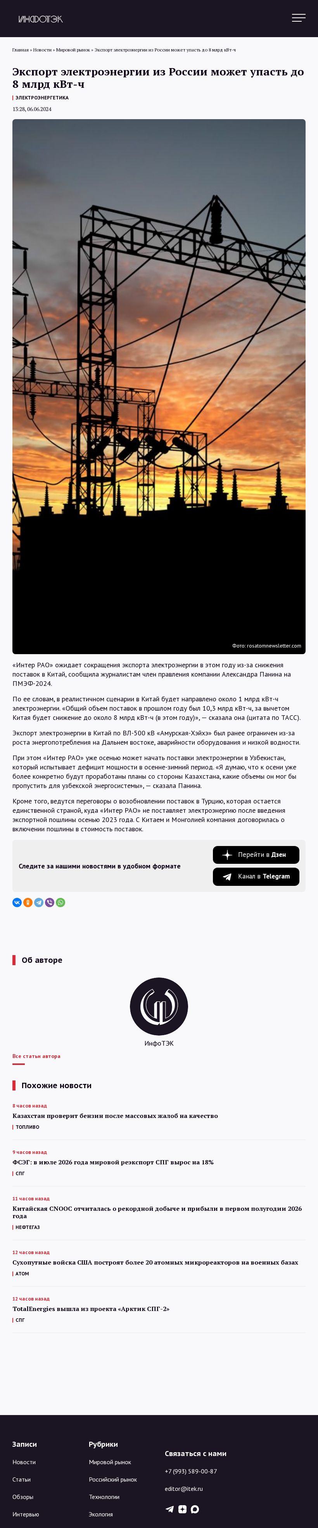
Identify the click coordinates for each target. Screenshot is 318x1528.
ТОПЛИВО (27, 1127)
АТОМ (22, 1274)
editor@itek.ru (184, 1488)
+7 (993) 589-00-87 (191, 1471)
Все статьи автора (36, 1056)
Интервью (25, 1514)
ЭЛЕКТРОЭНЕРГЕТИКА (42, 98)
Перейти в (262, 854)
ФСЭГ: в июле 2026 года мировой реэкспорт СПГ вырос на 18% (113, 1162)
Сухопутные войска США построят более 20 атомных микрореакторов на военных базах (155, 1262)
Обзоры (22, 1497)
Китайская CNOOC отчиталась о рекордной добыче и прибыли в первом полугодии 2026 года (157, 1212)
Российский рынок (113, 1479)
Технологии (104, 1497)
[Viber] (49, 902)
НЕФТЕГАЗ (28, 1227)
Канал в (264, 876)
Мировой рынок (110, 1462)
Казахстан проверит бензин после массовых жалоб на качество (115, 1116)
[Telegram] (38, 902)
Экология (101, 1514)
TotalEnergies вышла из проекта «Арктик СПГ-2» (90, 1309)
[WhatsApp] (60, 902)
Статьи (21, 1479)
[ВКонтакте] (17, 902)
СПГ (20, 1173)
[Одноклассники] (28, 902)
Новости (24, 1462)
